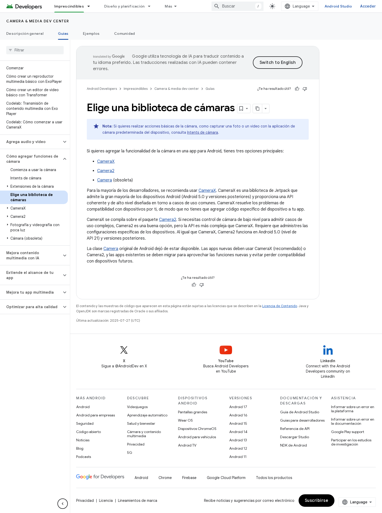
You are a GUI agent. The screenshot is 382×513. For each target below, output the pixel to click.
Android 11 (238, 456)
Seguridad (85, 423)
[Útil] (297, 89)
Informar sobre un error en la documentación (352, 421)
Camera (104, 180)
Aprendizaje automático (147, 415)
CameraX (106, 161)
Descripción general (24, 33)
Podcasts (83, 456)
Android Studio (338, 6)
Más (168, 6)
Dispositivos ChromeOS (197, 428)
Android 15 (238, 423)
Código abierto (88, 431)
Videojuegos (137, 406)
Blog (79, 448)
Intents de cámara (202, 132)
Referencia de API (294, 428)
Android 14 (238, 431)
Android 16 (238, 415)
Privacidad (135, 444)
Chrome (165, 477)
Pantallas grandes (192, 412)
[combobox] (238, 6)
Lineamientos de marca (137, 500)
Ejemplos (91, 33)
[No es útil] (305, 89)
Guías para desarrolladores (302, 420)
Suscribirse (316, 500)
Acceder (368, 6)
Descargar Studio (294, 437)
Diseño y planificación (124, 6)
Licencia (106, 500)
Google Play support (347, 431)
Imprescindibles (69, 6)
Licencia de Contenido (279, 306)
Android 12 (238, 448)
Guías (63, 33)
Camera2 (105, 170)
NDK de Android (293, 445)
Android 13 (238, 440)
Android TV (187, 445)
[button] (31, 142)
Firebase (189, 477)
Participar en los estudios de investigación (351, 442)
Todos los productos (274, 477)
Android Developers (102, 88)
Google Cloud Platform (226, 477)
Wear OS (185, 420)
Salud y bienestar (141, 423)
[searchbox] (35, 50)
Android (83, 406)
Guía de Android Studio (299, 412)
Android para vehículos (197, 437)
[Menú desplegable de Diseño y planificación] (151, 6)
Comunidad (124, 33)
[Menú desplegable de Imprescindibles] (91, 6)
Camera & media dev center (37, 21)
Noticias (82, 440)
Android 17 (238, 406)
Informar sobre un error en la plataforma (352, 408)
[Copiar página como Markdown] (257, 108)
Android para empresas (95, 415)
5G (129, 452)
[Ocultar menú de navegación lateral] (62, 503)
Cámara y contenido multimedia (144, 433)
